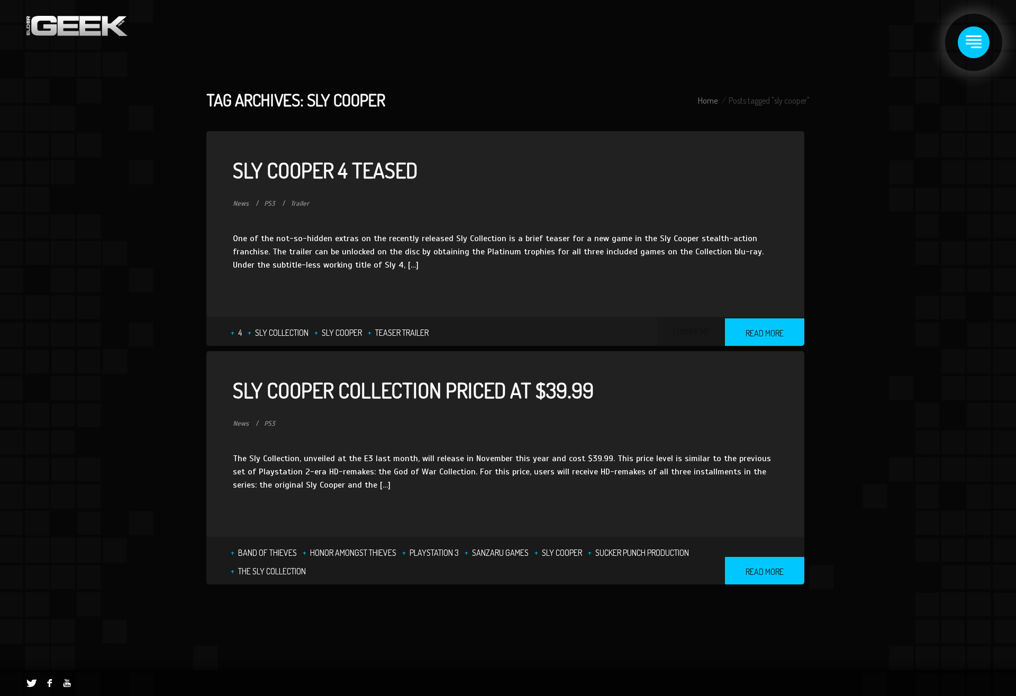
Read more (765, 333)
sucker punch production (642, 552)
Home (708, 100)
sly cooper (342, 332)
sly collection (282, 332)
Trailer (300, 203)
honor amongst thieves (353, 552)
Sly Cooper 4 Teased (325, 170)
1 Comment (691, 331)
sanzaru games (500, 552)
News (241, 203)
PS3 (269, 203)
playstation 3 (434, 552)
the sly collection (272, 571)
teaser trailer (402, 332)
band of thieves (267, 552)
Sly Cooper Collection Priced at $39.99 (413, 390)
